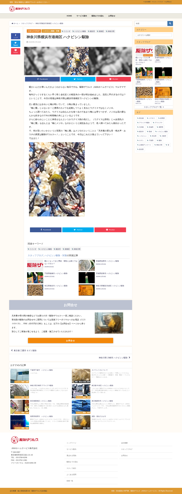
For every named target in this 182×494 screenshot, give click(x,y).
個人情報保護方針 (23, 491)
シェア (16, 37)
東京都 (141, 118)
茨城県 (151, 127)
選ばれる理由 (71, 455)
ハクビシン (143, 136)
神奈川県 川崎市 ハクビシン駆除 (113, 358)
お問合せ (169, 1)
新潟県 (141, 149)
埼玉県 (154, 136)
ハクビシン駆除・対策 (51, 31)
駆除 (160, 140)
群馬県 (162, 118)
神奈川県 (111, 31)
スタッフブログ (158, 1)
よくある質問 (71, 474)
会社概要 (148, 1)
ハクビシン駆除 (80, 31)
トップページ (71, 443)
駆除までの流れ (98, 16)
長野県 (161, 127)
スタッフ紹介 (71, 468)
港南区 (101, 31)
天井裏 (141, 127)
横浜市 (92, 31)
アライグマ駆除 (144, 122)
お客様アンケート (145, 145)
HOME (69, 16)
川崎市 (164, 136)
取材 (150, 131)
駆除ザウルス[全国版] (39, 491)
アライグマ (158, 122)
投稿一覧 (70, 481)
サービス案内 (82, 16)
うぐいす (67, 31)
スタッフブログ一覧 (153, 107)
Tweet (15, 45)
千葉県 (151, 140)
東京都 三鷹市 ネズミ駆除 (25, 350)
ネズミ (141, 140)
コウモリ (152, 118)
